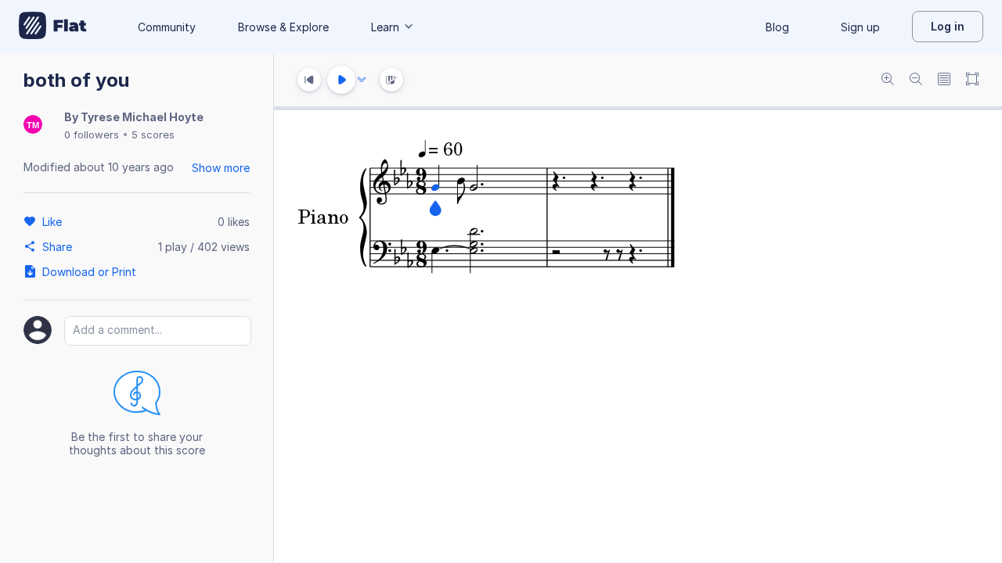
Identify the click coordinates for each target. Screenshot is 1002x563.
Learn (385, 27)
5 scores (153, 134)
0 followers (91, 134)
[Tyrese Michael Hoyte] (32, 125)
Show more (221, 167)
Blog (777, 27)
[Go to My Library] (53, 26)
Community (167, 27)
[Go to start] (309, 79)
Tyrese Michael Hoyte (142, 117)
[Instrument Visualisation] (391, 79)
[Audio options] (361, 80)
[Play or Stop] (341, 80)
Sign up (860, 27)
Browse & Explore (283, 27)
